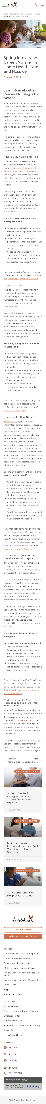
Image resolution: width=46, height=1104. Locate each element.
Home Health (10, 985)
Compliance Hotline (13, 1021)
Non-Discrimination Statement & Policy (22, 1025)
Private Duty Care (12, 994)
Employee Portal (12, 1016)
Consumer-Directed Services (17, 958)
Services (8, 949)
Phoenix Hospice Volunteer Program (21, 1011)
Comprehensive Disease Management (21, 954)
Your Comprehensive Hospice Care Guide (20, 894)
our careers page (32, 740)
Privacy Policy (10, 1030)
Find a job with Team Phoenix (18, 549)
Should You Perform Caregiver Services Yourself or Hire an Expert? (20, 798)
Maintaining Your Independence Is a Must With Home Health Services (22, 848)
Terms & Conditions (13, 1035)
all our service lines (23, 720)
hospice (11, 313)
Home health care (12, 421)
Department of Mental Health (18, 963)
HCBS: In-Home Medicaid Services (19, 968)
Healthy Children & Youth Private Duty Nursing (22, 974)
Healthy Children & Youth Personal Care (23, 980)
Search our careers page (15, 410)
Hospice (7, 989)
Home (6, 14)
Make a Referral (11, 1006)
